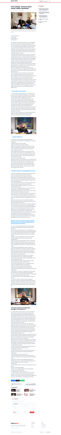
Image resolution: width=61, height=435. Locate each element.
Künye (32, 424)
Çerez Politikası (43, 427)
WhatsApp (22, 380)
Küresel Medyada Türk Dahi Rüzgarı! (43, 22)
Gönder (32, 412)
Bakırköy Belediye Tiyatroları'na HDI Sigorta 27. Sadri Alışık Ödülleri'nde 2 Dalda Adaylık (44, 13)
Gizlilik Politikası (44, 424)
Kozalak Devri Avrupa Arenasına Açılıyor (43, 19)
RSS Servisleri (33, 427)
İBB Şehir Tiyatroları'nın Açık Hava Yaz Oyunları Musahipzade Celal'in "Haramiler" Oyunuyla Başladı (44, 9)
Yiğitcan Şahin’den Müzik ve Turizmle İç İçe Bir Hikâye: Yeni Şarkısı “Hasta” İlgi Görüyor (43, 16)
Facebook (13, 380)
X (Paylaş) (18, 380)
